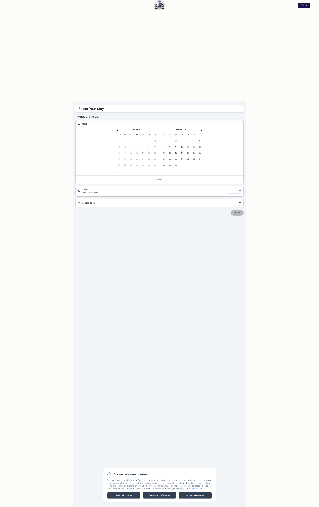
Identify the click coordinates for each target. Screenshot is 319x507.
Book (303, 5)
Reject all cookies (124, 495)
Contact (191, 15)
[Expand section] (240, 190)
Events (151, 15)
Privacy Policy (195, 488)
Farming (170, 15)
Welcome (98, 15)
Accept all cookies (195, 495)
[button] (149, 141)
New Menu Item (216, 15)
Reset (159, 179)
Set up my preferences (159, 495)
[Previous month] (117, 130)
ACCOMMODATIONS (126, 15)
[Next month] (201, 130)
